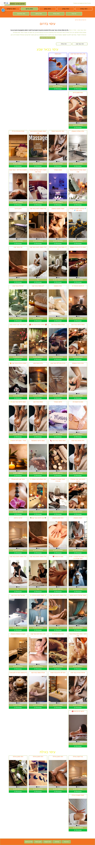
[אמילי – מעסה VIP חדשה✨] (18, 457)
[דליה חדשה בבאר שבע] (78, 457)
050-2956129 (38, 357)
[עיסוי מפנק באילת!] (58, 773)
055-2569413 (18, 164)
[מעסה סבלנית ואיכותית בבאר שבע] (78, 186)
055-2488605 (38, 396)
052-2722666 (58, 164)
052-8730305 (78, 473)
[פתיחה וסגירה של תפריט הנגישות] (3, 10)
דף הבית (74, 13)
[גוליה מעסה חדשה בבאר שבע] (38, 264)
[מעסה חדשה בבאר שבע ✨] (18, 418)
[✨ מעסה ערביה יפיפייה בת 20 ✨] (58, 264)
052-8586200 (38, 318)
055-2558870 (58, 202)
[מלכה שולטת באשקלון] (78, 148)
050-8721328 (18, 357)
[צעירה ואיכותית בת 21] (18, 148)
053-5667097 (58, 434)
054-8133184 (78, 589)
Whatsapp (78, 89)
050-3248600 (78, 705)
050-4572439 (58, 666)
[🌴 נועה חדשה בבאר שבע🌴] (38, 534)
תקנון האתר (38, 841)
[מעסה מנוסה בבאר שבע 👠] (58, 457)
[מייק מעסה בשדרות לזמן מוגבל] (18, 689)
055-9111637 (78, 512)
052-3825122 (78, 202)
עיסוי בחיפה (38, 13)
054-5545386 (78, 396)
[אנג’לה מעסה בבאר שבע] (58, 341)
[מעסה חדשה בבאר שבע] (78, 341)
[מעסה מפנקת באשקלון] (58, 225)
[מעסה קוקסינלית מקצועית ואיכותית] (58, 496)
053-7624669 (58, 241)
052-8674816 (18, 434)
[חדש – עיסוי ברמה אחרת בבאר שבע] (78, 650)
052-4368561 (18, 473)
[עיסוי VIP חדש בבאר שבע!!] (58, 689)
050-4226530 (38, 241)
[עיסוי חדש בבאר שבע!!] (58, 148)
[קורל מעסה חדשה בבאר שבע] (38, 225)
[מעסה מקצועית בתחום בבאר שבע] (38, 148)
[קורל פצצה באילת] (78, 773)
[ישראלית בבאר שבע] (18, 302)
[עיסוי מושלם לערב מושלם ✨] (38, 496)
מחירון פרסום (28, 841)
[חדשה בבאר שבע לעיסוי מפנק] (18, 341)
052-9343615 (18, 789)
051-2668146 (58, 86)
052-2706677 (18, 705)
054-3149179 (38, 628)
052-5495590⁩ (78, 550)
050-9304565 (78, 164)
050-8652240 (18, 396)
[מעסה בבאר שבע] (38, 418)
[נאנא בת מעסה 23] (78, 418)
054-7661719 (58, 589)
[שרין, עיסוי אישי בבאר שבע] (78, 70)
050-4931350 (18, 280)
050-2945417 (78, 666)
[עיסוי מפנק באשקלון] (58, 534)
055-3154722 (38, 434)
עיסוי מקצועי (47, 841)
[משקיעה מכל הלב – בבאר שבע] (18, 186)
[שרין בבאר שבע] (18, 264)
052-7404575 (58, 280)
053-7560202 (38, 202)
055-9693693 (78, 628)
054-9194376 (78, 125)
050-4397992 (18, 550)
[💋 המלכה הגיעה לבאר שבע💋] (38, 341)
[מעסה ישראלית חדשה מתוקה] (78, 612)
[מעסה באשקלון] (78, 534)
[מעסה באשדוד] (58, 186)
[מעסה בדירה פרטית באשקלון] (78, 264)
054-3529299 (78, 280)
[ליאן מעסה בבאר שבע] (38, 302)
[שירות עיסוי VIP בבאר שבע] (58, 380)
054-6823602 (38, 164)
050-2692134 (58, 396)
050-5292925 (78, 241)
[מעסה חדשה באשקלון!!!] (38, 457)
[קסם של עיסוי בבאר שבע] (18, 612)
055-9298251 (38, 789)
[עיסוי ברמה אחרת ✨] (58, 650)
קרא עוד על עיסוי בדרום (48, 37)
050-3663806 (18, 512)
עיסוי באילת (56, 13)
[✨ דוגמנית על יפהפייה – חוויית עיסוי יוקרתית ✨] (78, 573)
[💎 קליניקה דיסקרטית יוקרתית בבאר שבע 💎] (78, 225)
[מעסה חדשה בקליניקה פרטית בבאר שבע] (38, 186)
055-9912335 (18, 318)
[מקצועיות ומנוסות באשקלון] (18, 650)
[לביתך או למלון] (18, 534)
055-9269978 (78, 828)
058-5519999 (58, 550)
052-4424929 (58, 357)
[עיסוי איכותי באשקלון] (78, 380)
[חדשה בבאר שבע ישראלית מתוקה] (78, 496)
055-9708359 (38, 550)
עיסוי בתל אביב (21, 13)
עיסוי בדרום (78, 20)
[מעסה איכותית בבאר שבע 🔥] (18, 380)
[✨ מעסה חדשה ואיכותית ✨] (38, 612)
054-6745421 (18, 666)
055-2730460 (78, 357)
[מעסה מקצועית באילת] (78, 812)
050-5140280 (18, 241)
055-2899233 (58, 789)
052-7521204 (78, 318)
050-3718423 (78, 86)
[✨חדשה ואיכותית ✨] (78, 302)
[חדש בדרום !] (18, 225)
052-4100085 (78, 789)
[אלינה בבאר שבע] (38, 380)
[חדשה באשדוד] (58, 418)
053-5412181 (38, 473)
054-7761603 (18, 202)
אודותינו (57, 841)
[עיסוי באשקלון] (58, 302)
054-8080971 (78, 434)
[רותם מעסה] (58, 70)
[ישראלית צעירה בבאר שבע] (78, 689)
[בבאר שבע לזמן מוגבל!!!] (18, 496)
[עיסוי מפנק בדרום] (78, 109)
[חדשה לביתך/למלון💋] (78, 728)
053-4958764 (78, 744)
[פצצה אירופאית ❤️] (58, 573)
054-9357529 (58, 512)
